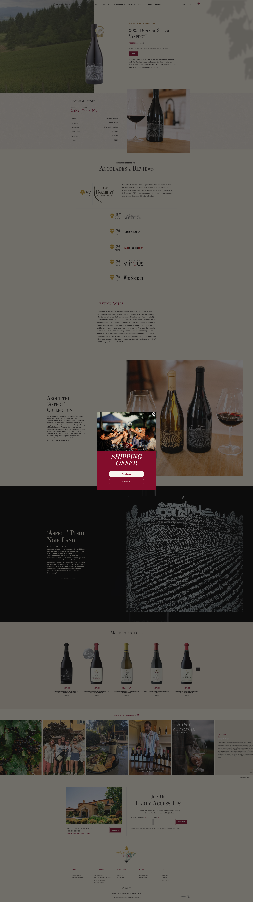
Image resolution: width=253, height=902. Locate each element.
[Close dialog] (154, 414)
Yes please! (126, 473)
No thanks (126, 481)
